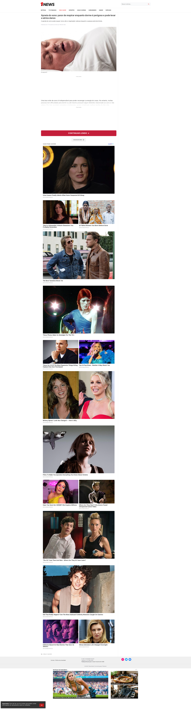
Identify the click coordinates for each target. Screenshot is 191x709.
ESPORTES (71, 10)
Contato (52, 660)
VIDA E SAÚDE (62, 10)
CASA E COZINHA (81, 10)
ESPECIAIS (108, 10)
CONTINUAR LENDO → (78, 133)
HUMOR (101, 10)
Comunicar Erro (77, 139)
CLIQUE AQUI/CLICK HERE (98, 661)
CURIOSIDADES (92, 10)
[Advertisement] (78, 87)
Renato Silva (63, 24)
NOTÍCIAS (43, 10)
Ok (41, 705)
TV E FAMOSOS (52, 10)
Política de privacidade (60, 660)
